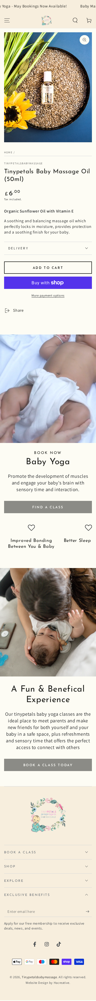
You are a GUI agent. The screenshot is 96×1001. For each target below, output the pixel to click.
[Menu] (7, 20)
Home (8, 152)
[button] (75, 20)
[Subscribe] (89, 911)
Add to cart (48, 268)
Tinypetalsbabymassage (23, 163)
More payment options (48, 295)
